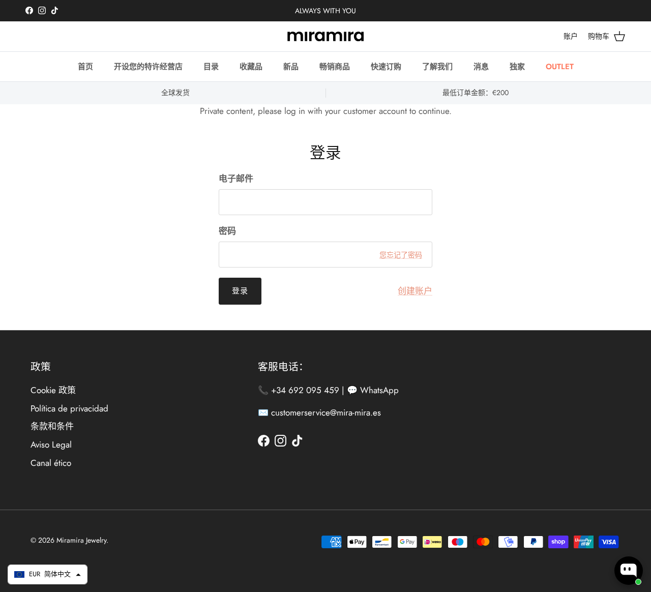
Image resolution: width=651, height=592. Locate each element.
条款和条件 (52, 426)
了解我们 (437, 66)
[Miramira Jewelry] (325, 36)
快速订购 (386, 66)
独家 (517, 66)
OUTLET (560, 66)
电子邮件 (236, 179)
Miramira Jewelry (81, 540)
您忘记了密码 (400, 255)
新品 (291, 66)
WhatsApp (379, 390)
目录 (211, 66)
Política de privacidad (69, 408)
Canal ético (51, 463)
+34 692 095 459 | (309, 390)
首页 (85, 66)
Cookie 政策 (53, 390)
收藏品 (251, 66)
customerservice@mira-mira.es (326, 412)
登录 (240, 291)
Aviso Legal (51, 444)
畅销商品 (334, 66)
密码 (227, 231)
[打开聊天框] (628, 570)
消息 (481, 66)
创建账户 (415, 291)
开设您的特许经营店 (148, 66)
